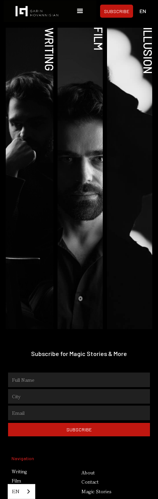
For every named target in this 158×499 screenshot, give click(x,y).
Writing (19, 471)
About (88, 472)
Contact (90, 482)
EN (16, 491)
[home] (39, 11)
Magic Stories (96, 491)
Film (16, 480)
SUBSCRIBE (116, 11)
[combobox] (21, 491)
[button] (80, 11)
